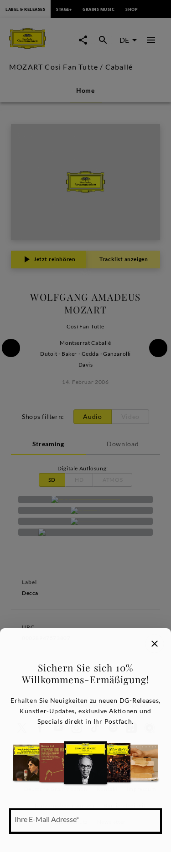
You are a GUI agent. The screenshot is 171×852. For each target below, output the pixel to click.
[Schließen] (154, 644)
